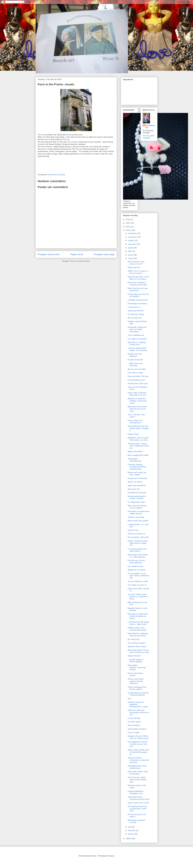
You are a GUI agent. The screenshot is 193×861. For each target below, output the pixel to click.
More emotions (134, 725)
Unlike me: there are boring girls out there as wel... (138, 712)
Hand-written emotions (137, 729)
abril (130, 827)
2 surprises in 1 (134, 307)
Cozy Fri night (133, 732)
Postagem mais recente (49, 254)
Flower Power (133, 434)
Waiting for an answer (137, 570)
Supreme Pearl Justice (137, 646)
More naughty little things (138, 455)
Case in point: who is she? (138, 803)
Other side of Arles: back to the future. (138, 773)
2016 (128, 219)
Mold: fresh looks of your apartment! (138, 289)
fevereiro (132, 830)
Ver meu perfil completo (148, 137)
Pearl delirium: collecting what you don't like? (138, 634)
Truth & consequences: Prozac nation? (137, 688)
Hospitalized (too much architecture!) (137, 767)
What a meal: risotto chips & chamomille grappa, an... (138, 752)
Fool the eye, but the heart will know (136, 561)
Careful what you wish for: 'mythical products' (138, 694)
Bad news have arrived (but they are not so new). (137, 408)
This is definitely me (136, 335)
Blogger (111, 856)
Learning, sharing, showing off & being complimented (137, 466)
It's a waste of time (135, 566)
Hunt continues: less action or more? (136, 263)
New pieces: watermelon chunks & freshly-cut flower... (138, 616)
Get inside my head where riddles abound (138, 512)
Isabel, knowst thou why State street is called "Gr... (137, 543)
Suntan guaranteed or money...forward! (137, 497)
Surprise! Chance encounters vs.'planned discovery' (138, 760)
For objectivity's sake (136, 502)
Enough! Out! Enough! (137, 492)
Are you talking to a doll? (138, 581)
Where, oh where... (136, 482)
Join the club (133, 530)
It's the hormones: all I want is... (137, 815)
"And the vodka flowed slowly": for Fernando (137, 349)
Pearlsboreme (150, 126)
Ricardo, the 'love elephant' (135, 355)
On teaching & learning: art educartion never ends (137, 808)
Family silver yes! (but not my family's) (138, 295)
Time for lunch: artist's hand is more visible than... (137, 779)
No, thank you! (134, 639)
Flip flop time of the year (138, 383)
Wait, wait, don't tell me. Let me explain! (137, 506)
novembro (132, 237)
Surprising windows (136, 310)
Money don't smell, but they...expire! (137, 473)
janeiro (131, 834)
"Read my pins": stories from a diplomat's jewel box (138, 446)
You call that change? (136, 643)
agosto (131, 248)
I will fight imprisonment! (138, 300)
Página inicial (76, 254)
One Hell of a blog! (135, 373)
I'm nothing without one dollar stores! (137, 550)
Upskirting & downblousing (134, 460)
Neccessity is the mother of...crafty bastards (138, 556)
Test (129, 699)
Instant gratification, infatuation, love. (136, 792)
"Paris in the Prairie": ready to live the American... (136, 681)
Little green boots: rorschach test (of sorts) (138, 798)
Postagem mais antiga (104, 254)
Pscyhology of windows (137, 303)
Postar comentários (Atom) (79, 261)
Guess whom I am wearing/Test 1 (135, 421)
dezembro (132, 233)
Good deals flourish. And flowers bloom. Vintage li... (138, 428)
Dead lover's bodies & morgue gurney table (137, 283)
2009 (128, 838)
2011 (128, 227)
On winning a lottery (136, 314)
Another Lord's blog (136, 517)
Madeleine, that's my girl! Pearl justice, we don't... (138, 439)
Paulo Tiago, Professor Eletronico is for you (137, 394)
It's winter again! (134, 722)
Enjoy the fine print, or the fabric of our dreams (138, 278)
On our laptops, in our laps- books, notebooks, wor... (138, 575)
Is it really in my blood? (137, 339)
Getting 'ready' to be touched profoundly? (137, 629)
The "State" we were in (137, 585)
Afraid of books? (134, 656)
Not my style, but (135, 318)
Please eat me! (134, 267)
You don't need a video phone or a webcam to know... (138, 596)
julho (130, 251)
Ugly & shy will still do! (137, 485)
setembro (132, 244)
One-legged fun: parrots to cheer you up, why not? (138, 744)
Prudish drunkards (135, 360)
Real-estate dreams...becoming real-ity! (137, 667)
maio (130, 258)
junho (130, 255)
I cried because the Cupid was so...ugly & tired (138, 623)
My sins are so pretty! (136, 369)
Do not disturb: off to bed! (138, 537)
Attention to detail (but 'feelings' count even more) (137, 400)
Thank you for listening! (137, 478)
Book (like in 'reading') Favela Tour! (137, 343)
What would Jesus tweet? (138, 521)
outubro (131, 240)
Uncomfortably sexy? (136, 380)
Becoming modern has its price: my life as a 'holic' (138, 651)
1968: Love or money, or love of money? (138, 272)
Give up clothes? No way (138, 376)
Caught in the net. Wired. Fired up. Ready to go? (138, 737)
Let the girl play (134, 718)
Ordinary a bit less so (136, 534)
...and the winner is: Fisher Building (136, 660)
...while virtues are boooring (135, 364)
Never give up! (134, 489)
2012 (128, 223)
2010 (128, 230)
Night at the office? (135, 451)
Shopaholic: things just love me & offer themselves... (137, 329)
